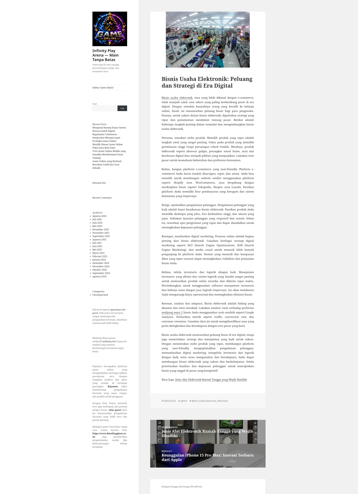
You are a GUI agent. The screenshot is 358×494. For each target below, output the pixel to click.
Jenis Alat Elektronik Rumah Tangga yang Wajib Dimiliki (211, 379)
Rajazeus (113, 386)
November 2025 (100, 232)
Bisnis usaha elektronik (177, 97)
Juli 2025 (97, 242)
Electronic (222, 400)
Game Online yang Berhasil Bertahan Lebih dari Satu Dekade (106, 164)
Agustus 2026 (99, 216)
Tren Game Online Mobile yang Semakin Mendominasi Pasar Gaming (109, 154)
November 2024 (100, 266)
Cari (94, 103)
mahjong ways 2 (172, 312)
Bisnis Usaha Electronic (204, 400)
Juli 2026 (97, 219)
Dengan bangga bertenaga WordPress (182, 486)
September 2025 (101, 236)
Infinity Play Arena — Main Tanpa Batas (105, 55)
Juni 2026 (97, 222)
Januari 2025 (99, 259)
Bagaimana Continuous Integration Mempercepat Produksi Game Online (106, 138)
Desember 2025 (100, 229)
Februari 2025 (99, 256)
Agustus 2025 (99, 239)
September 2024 (101, 273)
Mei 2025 (97, 249)
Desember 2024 (100, 263)
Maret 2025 (98, 252)
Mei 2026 (97, 226)
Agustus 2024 (99, 276)
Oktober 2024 (99, 269)
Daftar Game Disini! (103, 87)
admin (183, 400)
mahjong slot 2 (110, 341)
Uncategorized (100, 294)
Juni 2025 (97, 246)
